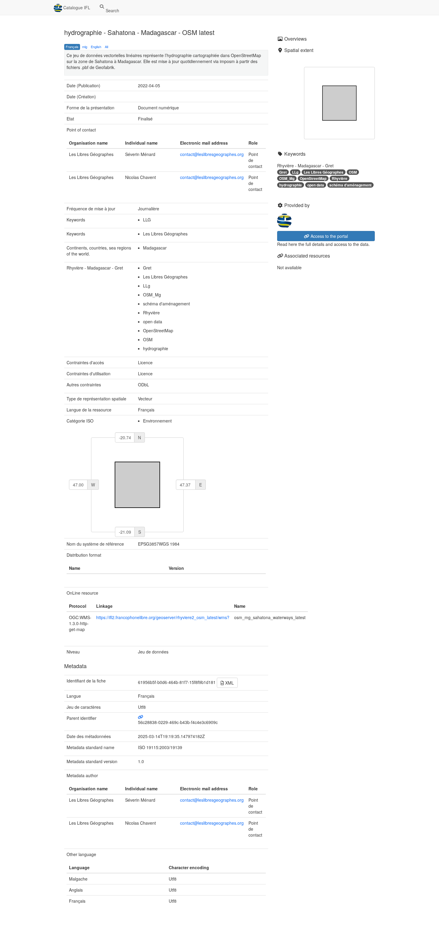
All (106, 46)
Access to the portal (328, 236)
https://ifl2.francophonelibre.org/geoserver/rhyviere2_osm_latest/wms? (162, 617)
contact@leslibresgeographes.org (212, 154)
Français (72, 46)
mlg (84, 46)
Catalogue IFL (76, 7)
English (96, 46)
